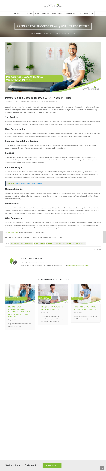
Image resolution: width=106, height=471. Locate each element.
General (54, 101)
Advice (39, 33)
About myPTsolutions (27, 243)
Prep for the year (39, 243)
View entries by (78, 265)
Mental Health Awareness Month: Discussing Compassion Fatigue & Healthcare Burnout (19, 312)
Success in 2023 (80, 243)
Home (33, 33)
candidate (47, 101)
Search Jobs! (52, 465)
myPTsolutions (31, 101)
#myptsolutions (15, 243)
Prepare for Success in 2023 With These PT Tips (60, 243)
